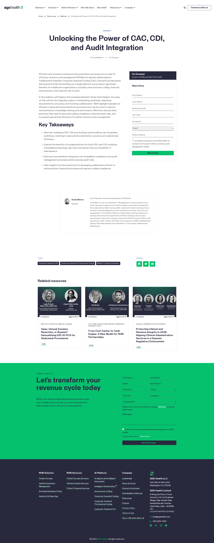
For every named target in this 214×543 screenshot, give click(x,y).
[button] (139, 264)
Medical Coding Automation (108, 263)
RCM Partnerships (115, 324)
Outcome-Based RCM (97, 324)
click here (162, 407)
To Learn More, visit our (136, 436)
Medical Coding (65, 324)
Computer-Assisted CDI (48, 263)
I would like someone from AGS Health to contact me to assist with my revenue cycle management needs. (151, 144)
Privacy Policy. (145, 436)
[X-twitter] (156, 525)
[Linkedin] (151, 525)
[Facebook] (166, 525)
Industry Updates (49, 324)
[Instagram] (161, 525)
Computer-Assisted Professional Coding (77, 263)
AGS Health (102, 539)
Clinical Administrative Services (150, 324)
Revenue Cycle (94, 326)
